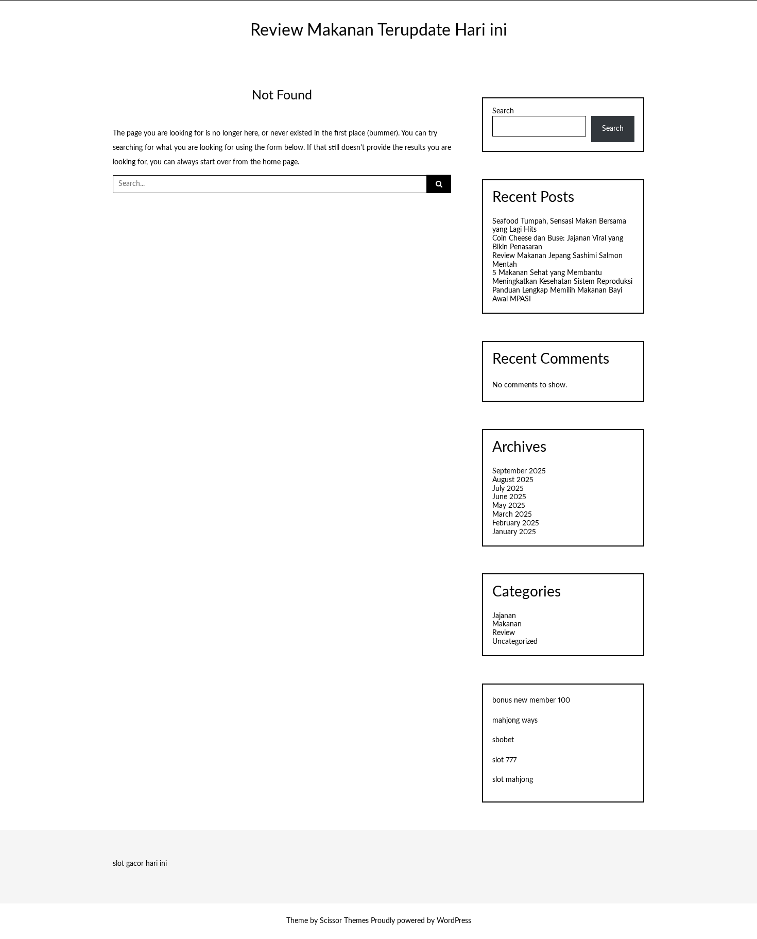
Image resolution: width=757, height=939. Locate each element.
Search (503, 111)
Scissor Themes (344, 921)
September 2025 (519, 471)
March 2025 (512, 514)
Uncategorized (515, 641)
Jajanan (504, 616)
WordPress (454, 921)
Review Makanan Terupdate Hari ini (378, 31)
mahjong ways (515, 720)
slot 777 (504, 760)
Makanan (507, 624)
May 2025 (508, 505)
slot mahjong (512, 779)
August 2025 (513, 480)
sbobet (503, 740)
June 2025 (509, 497)
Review (503, 633)
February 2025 (515, 523)
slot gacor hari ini (140, 863)
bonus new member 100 (531, 700)
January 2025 (514, 532)
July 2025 (508, 488)
